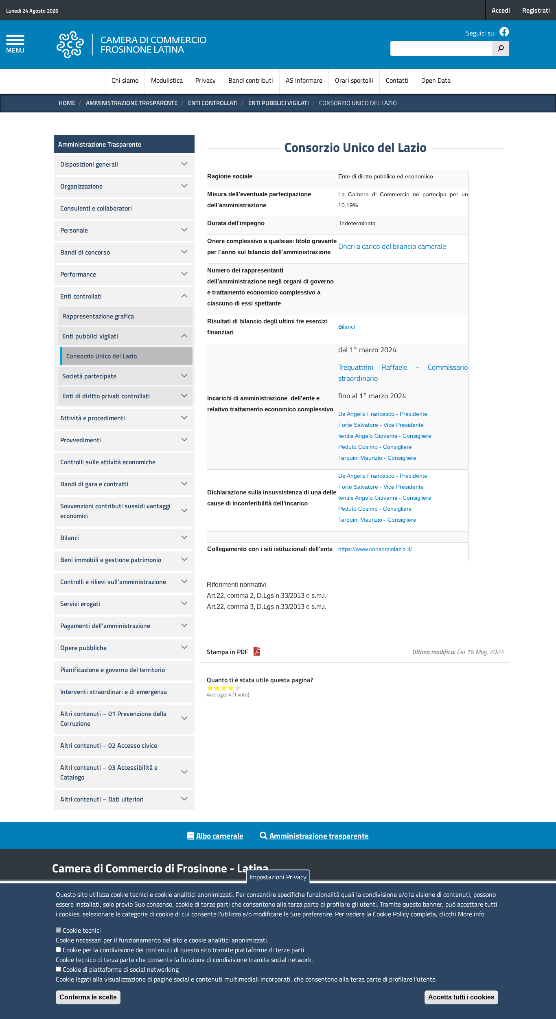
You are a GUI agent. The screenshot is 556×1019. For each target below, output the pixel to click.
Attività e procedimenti (92, 418)
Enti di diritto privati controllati (106, 396)
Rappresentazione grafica (98, 316)
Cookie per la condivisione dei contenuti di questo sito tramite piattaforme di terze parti (183, 950)
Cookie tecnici (82, 930)
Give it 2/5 (217, 688)
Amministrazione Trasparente (131, 103)
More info (471, 914)
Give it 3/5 (224, 688)
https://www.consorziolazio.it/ (375, 549)
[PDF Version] (257, 652)
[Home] (132, 45)
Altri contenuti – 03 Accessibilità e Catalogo (109, 772)
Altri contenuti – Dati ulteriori (102, 799)
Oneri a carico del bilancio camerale (392, 246)
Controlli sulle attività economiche (107, 462)
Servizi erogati (80, 603)
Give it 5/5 (237, 688)
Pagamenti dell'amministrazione (105, 625)
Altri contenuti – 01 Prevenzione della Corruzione (113, 718)
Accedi (501, 10)
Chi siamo (125, 80)
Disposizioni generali (89, 164)
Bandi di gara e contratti (94, 484)
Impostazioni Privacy (278, 877)
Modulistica (167, 80)
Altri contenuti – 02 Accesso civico (108, 745)
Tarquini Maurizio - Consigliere (377, 458)
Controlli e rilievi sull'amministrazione (113, 581)
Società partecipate (89, 376)
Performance (78, 274)
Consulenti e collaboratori (96, 208)
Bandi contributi (250, 80)
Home (67, 103)
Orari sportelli (354, 80)
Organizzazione (81, 186)
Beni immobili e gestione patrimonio (110, 559)
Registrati (536, 10)
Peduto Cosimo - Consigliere (375, 447)
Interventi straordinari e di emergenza (113, 691)
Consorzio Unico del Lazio (101, 356)
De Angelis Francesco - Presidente (382, 414)
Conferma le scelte (88, 997)
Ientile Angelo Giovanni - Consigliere (384, 436)
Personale (74, 230)
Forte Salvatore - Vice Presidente (381, 425)
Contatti (397, 80)
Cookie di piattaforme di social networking (121, 969)
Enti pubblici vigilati (278, 103)
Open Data (436, 80)
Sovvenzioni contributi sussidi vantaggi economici (115, 510)
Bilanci (346, 326)
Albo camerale (219, 835)
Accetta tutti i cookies (461, 997)
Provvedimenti (80, 440)
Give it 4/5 (231, 688)
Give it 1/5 (210, 688)
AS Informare (304, 80)
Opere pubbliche (83, 647)
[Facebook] (504, 33)
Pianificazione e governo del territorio (112, 669)
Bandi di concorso (85, 252)
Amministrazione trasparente (319, 835)
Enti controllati (213, 103)
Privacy (205, 80)
